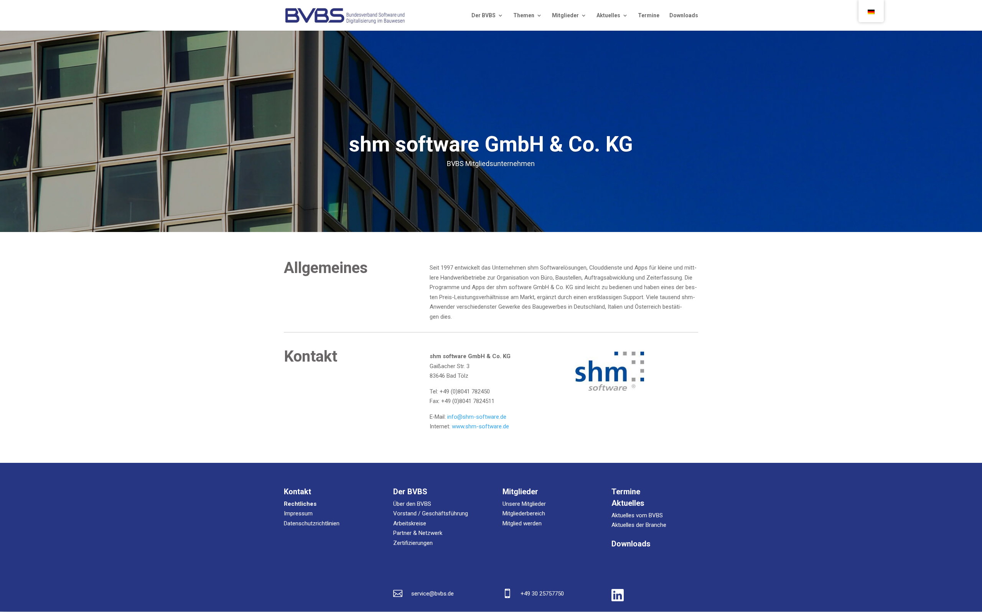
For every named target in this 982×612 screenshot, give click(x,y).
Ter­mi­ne (648, 15)
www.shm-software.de (480, 426)
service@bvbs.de (432, 593)
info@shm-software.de (476, 416)
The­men (523, 15)
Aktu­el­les (608, 15)
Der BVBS (483, 15)
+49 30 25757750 (542, 593)
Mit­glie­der (565, 15)
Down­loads (683, 15)
